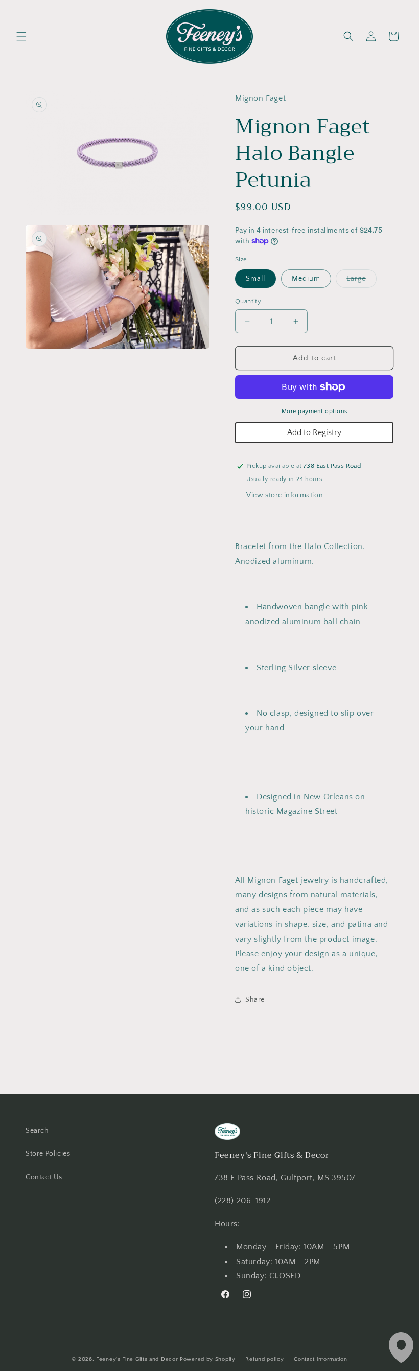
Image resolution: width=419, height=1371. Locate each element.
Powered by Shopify (208, 1359)
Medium (306, 279)
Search (37, 1131)
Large (361, 281)
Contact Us (44, 1177)
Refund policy (264, 1359)
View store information (284, 495)
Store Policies (48, 1154)
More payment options (314, 411)
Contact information (320, 1359)
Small (255, 279)
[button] (21, 36)
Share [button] (255, 1000)
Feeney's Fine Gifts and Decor (137, 1359)
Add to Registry (314, 432)
